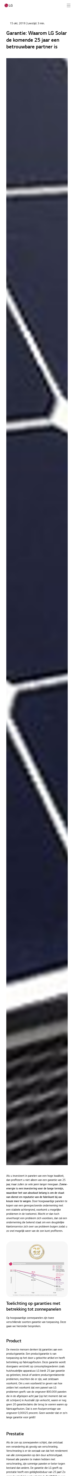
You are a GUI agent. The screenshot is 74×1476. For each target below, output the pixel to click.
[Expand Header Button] (68, 5)
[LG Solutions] (8, 5)
